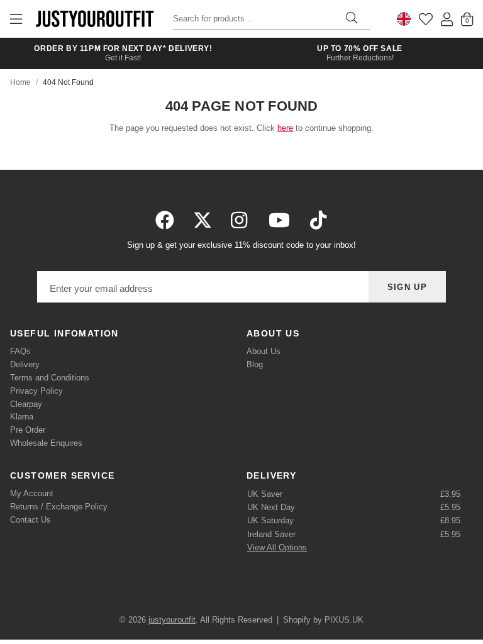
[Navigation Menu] (16, 19)
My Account (31, 493)
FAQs (20, 351)
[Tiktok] (318, 220)
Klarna (21, 416)
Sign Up (407, 287)
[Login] (447, 19)
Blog (255, 364)
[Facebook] (164, 220)
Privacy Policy (36, 391)
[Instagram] (240, 220)
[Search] (351, 19)
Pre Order (27, 430)
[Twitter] (202, 220)
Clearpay (26, 404)
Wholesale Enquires (46, 443)
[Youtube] (279, 220)
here (285, 128)
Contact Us (30, 520)
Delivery (25, 364)
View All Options (277, 547)
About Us (263, 351)
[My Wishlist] (426, 19)
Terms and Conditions (49, 377)
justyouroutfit (94, 19)
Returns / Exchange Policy (59, 506)
